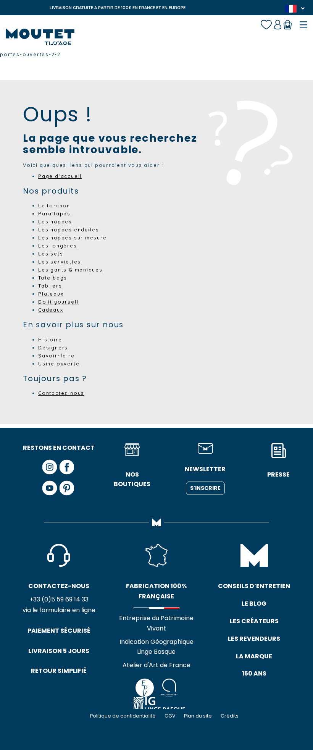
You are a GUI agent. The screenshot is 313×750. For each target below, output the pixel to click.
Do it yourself (58, 302)
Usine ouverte (58, 363)
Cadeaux (50, 310)
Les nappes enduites (68, 229)
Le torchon (54, 205)
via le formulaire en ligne (59, 610)
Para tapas (54, 213)
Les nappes (55, 221)
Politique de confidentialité (123, 716)
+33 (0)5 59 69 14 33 (59, 599)
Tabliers (50, 286)
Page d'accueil (60, 176)
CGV (170, 716)
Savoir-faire (56, 355)
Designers (53, 347)
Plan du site (198, 716)
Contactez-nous (61, 393)
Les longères (57, 245)
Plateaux (50, 294)
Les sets (50, 254)
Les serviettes (59, 262)
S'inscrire (205, 488)
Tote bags (52, 278)
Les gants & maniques (70, 270)
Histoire (50, 339)
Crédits (230, 716)
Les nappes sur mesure (72, 237)
